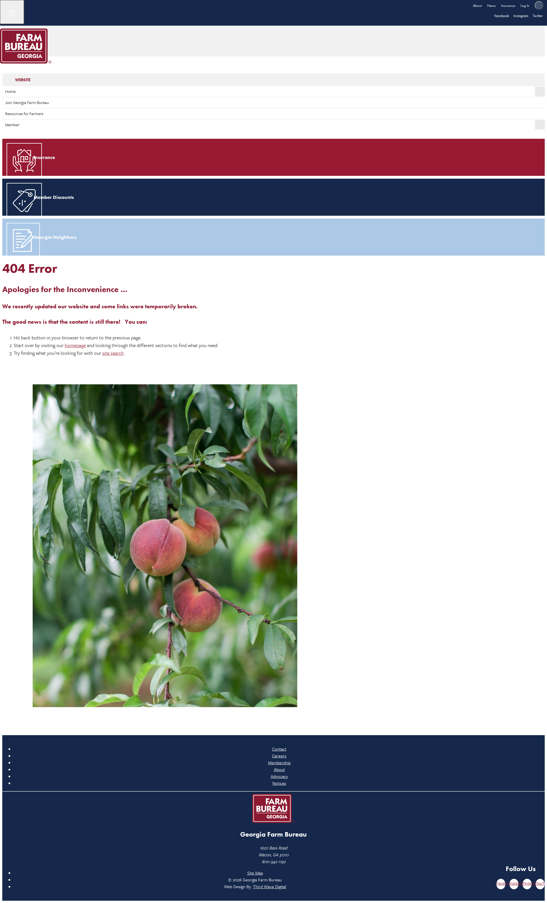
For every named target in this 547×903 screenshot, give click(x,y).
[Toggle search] (539, 5)
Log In (525, 5)
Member (12, 125)
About (477, 5)
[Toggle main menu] (12, 12)
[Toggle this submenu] (540, 91)
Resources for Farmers (24, 114)
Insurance (508, 5)
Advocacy (279, 776)
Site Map (255, 873)
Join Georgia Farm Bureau (27, 102)
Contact (279, 749)
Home (10, 91)
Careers (279, 756)
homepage (75, 345)
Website (22, 79)
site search (113, 352)
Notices (279, 783)
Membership (279, 762)
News (491, 5)
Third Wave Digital (269, 886)
